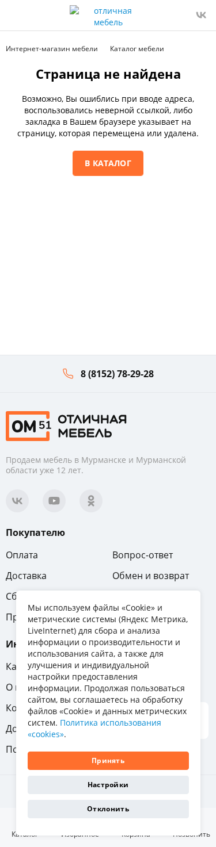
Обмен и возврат (150, 575)
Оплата (22, 555)
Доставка (26, 575)
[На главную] (66, 424)
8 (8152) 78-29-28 (117, 373)
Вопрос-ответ (142, 555)
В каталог (108, 163)
